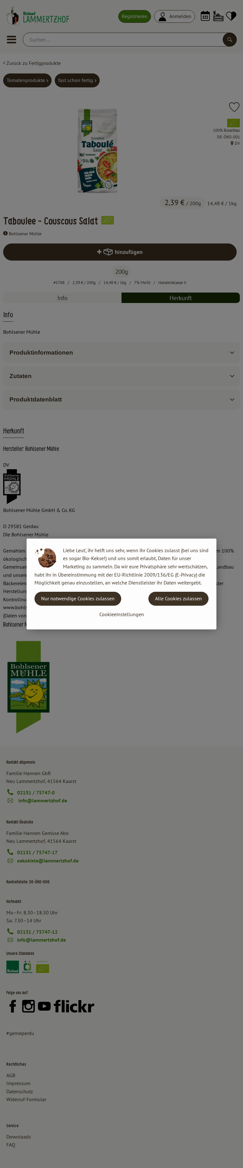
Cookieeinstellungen (121, 614)
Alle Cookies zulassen (178, 598)
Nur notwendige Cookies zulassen (78, 598)
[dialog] (121, 584)
